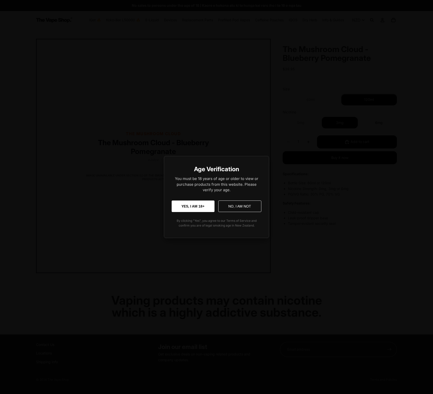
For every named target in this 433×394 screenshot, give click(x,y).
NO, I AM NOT (239, 206)
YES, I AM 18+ (192, 206)
